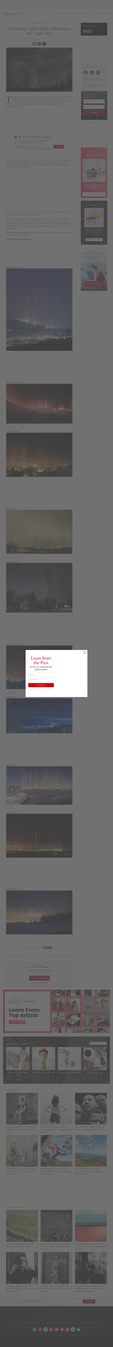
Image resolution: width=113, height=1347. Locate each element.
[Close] (85, 652)
